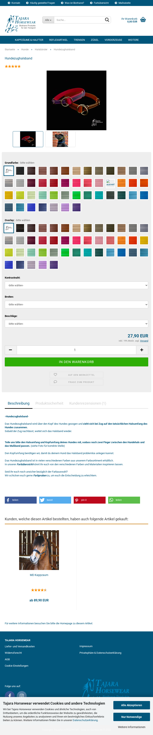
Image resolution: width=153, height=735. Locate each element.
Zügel (95, 39)
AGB (7, 659)
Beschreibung (18, 403)
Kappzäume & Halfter (29, 39)
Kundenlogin (18, 9)
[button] (21, 500)
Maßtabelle (124, 3)
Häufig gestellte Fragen (42, 3)
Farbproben (39, 475)
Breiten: (9, 296)
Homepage (66, 623)
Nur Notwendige (131, 716)
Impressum (85, 646)
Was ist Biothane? (74, 3)
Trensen (79, 39)
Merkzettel (41, 9)
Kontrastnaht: (12, 277)
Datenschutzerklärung (85, 720)
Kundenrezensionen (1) (87, 403)
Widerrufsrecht (13, 652)
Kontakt (15, 3)
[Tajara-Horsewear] (20, 24)
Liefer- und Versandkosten (20, 646)
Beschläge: (11, 316)
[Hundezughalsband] (76, 100)
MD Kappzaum (39, 575)
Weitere (133, 39)
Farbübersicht (101, 3)
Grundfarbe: (20, 162)
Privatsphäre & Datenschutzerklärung (100, 652)
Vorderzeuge (113, 39)
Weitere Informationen (131, 727)
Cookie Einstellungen (16, 665)
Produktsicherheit (49, 403)
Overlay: (18, 220)
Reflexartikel (58, 39)
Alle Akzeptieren (131, 705)
